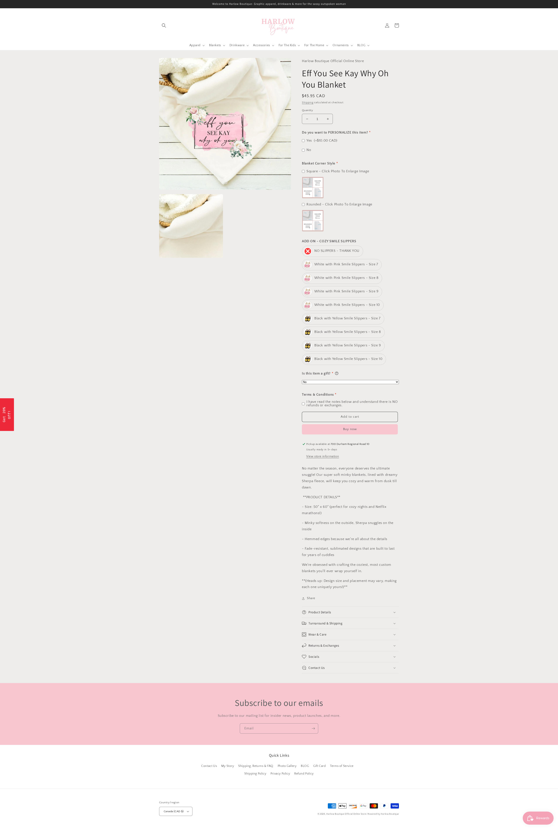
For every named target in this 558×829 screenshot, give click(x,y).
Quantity (307, 110)
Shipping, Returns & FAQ (255, 766)
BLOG (305, 766)
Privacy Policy (280, 773)
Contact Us (209, 766)
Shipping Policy (255, 773)
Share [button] (311, 598)
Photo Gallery (287, 766)
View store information (322, 456)
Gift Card (319, 766)
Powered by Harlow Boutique (383, 814)
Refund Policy (304, 773)
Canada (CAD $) (174, 811)
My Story (227, 766)
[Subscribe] (313, 728)
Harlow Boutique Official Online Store (346, 814)
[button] (164, 25)
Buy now (350, 429)
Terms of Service (342, 766)
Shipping (307, 102)
